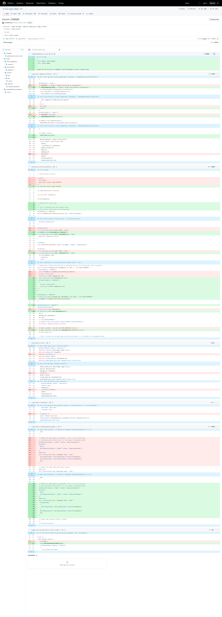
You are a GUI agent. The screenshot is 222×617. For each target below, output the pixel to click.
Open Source (41, 3)
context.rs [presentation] (10, 64)
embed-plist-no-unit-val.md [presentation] (15, 56)
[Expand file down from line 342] (32, 125)
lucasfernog (8, 22)
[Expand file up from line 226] (32, 220)
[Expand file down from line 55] (31, 552)
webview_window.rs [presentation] (14, 86)
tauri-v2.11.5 (21, 38)
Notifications (193, 8)
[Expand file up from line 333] (32, 98)
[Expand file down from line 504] (32, 162)
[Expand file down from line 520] (32, 398)
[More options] (217, 54)
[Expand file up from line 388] (32, 346)
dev (7, 38)
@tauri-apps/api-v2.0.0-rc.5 (36, 38)
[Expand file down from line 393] (32, 363)
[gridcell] (124, 57)
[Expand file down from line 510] (32, 473)
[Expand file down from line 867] (32, 525)
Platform (10, 3)
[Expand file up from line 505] (32, 430)
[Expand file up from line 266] (32, 263)
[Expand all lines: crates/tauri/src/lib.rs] (49, 343)
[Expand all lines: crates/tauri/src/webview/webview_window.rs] (61, 426)
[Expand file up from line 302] (32, 77)
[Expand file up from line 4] (32, 170)
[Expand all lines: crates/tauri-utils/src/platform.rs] (56, 167)
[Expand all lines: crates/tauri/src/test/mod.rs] (53, 402)
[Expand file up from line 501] (32, 365)
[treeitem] (13, 54)
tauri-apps (9, 9)
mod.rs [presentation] (10, 81)
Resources (29, 3)
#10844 (44, 26)
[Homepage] (4, 3)
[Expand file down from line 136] (32, 422)
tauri (16, 9)
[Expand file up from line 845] (32, 475)
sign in (65, 565)
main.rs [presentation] (9, 92)
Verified (30, 22)
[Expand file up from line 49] (31, 533)
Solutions (20, 3)
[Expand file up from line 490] (32, 127)
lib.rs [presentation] (9, 75)
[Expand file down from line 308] (32, 96)
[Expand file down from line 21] (32, 218)
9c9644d (204, 38)
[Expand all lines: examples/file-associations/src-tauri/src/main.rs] (65, 530)
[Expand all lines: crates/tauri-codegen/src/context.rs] (57, 74)
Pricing (61, 3)
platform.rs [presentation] (11, 70)
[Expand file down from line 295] (32, 338)
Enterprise (52, 3)
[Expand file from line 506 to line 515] (32, 381)
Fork (203, 8)
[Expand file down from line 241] (32, 261)
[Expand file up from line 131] (32, 405)
